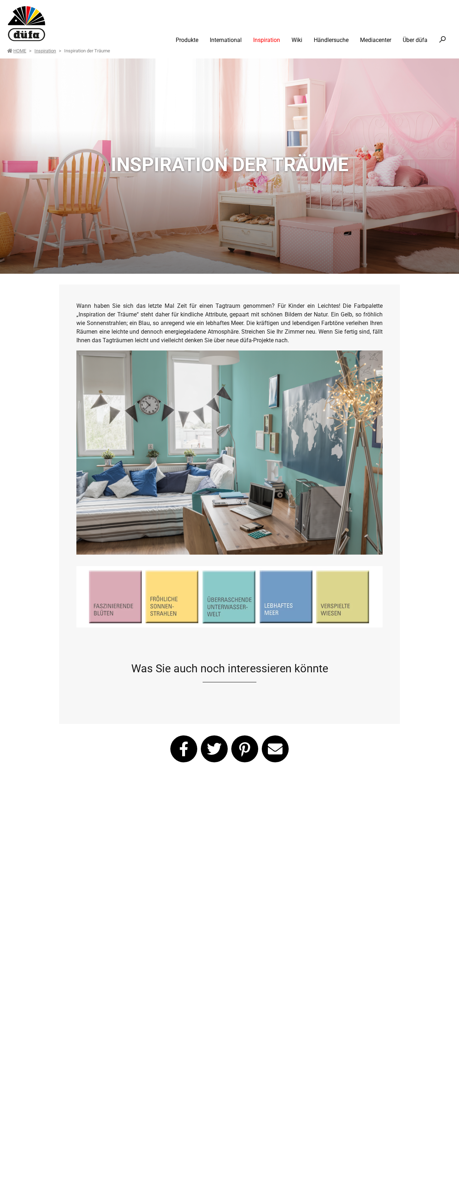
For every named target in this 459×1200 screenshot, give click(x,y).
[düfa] (26, 23)
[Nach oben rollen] (443, 1184)
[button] (183, 748)
